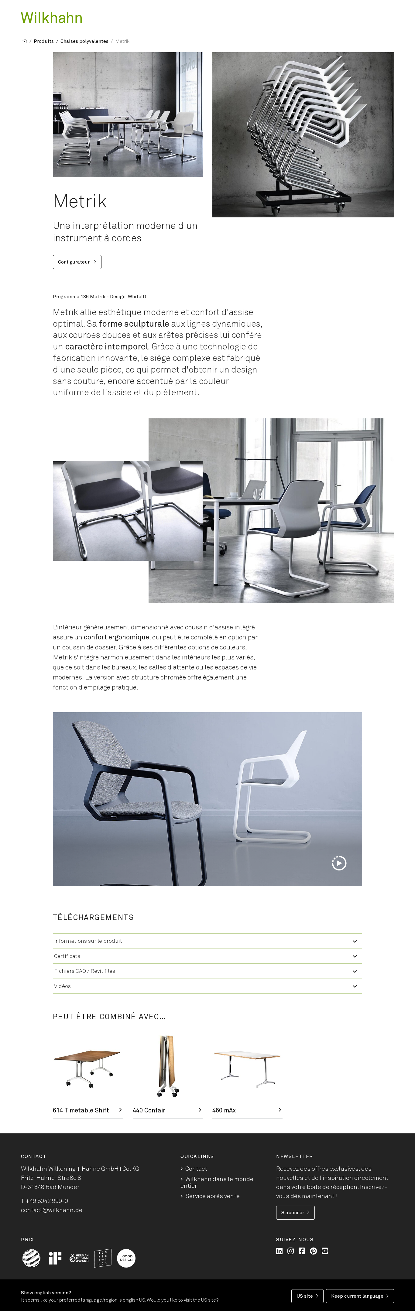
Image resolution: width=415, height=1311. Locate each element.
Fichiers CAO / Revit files (84, 971)
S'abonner (292, 1212)
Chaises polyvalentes (84, 41)
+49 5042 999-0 (47, 1201)
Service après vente (212, 1196)
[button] (387, 17)
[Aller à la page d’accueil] (51, 17)
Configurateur (74, 262)
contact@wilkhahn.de (51, 1210)
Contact (196, 1169)
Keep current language (357, 1296)
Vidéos (62, 986)
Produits (44, 41)
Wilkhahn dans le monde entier (216, 1182)
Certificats (67, 956)
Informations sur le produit (88, 941)
